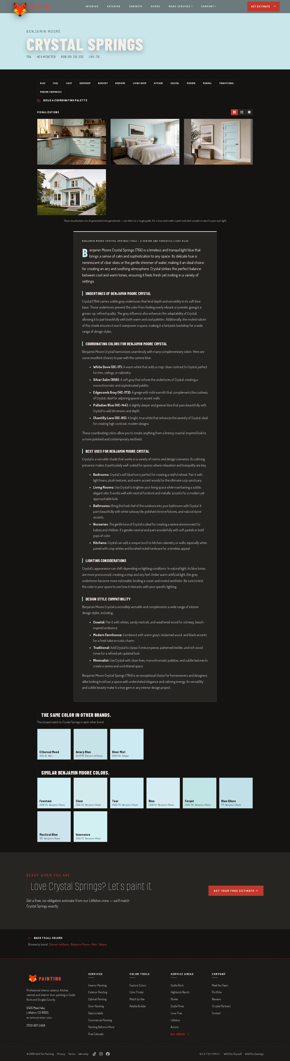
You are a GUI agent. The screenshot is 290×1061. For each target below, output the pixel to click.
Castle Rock (177, 985)
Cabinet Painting (97, 999)
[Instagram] (101, 1054)
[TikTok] (94, 1054)
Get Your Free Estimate (234, 890)
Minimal (207, 83)
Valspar (103, 944)
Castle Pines (177, 1006)
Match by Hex (137, 999)
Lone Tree (176, 1013)
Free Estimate (95, 1034)
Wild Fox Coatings (254, 1053)
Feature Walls (95, 1013)
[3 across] (234, 112)
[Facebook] (108, 1054)
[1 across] (249, 112)
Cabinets (135, 6)
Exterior (114, 6)
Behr (94, 944)
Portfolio (217, 992)
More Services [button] (180, 6)
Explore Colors (138, 985)
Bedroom (120, 83)
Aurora (175, 1027)
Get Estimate (260, 6)
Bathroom (85, 83)
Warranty (83, 1053)
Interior (92, 6)
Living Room (139, 83)
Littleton (175, 1020)
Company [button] (207, 6)
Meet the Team (220, 985)
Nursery (103, 83)
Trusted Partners (221, 1006)
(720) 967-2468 (36, 1025)
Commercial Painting (100, 1020)
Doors (155, 6)
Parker (174, 999)
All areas (178, 1034)
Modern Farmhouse (51, 91)
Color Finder (137, 992)
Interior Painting (97, 985)
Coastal (174, 83)
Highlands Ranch (180, 992)
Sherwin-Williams (59, 944)
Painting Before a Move (101, 1027)
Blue (42, 83)
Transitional (226, 83)
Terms (71, 1053)
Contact (216, 1013)
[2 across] (241, 112)
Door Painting (96, 1006)
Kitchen (158, 83)
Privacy (61, 1053)
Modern (191, 83)
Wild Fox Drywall (233, 1053)
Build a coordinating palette (65, 100)
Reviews (216, 999)
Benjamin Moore (80, 944)
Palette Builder (138, 1006)
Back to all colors (48, 938)
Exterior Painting (97, 992)
